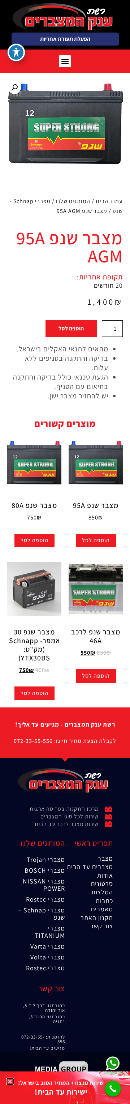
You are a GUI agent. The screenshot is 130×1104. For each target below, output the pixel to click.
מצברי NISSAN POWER (44, 885)
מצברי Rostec (45, 899)
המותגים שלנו (73, 201)
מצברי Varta (47, 946)
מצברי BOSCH (45, 870)
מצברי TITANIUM (50, 932)
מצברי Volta (47, 957)
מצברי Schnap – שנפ (41, 913)
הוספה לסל (71, 328)
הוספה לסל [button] (96, 540)
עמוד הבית (109, 201)
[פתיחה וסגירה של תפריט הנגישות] (16, 52)
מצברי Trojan (46, 859)
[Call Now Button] (113, 1089)
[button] (65, 61)
